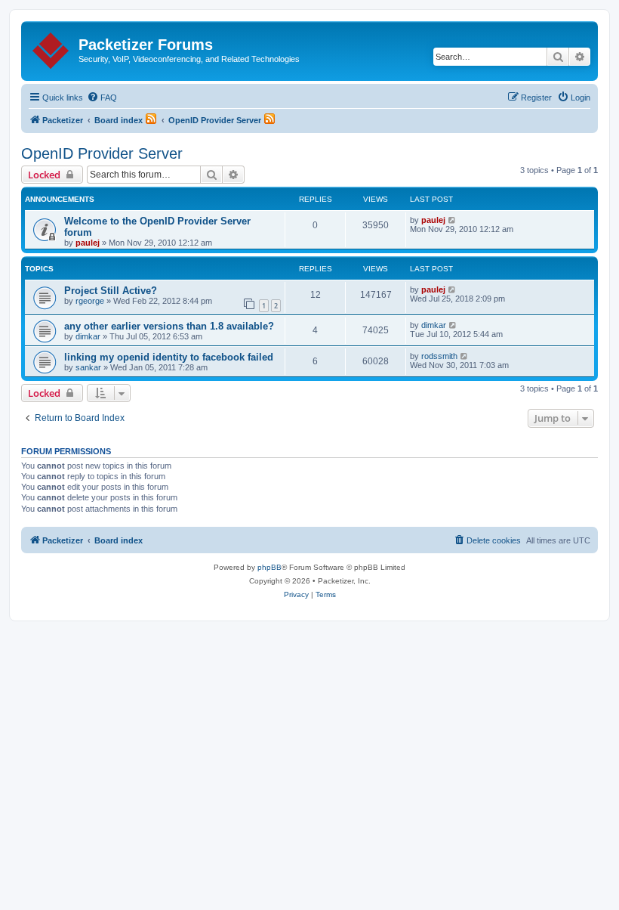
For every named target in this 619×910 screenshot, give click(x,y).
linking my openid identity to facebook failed (168, 357)
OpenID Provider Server (102, 153)
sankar (88, 367)
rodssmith (439, 356)
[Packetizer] (52, 47)
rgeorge (89, 300)
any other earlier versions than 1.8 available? (169, 326)
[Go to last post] (452, 219)
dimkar (87, 336)
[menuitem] (102, 97)
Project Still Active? (110, 290)
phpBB (269, 567)
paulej (87, 242)
